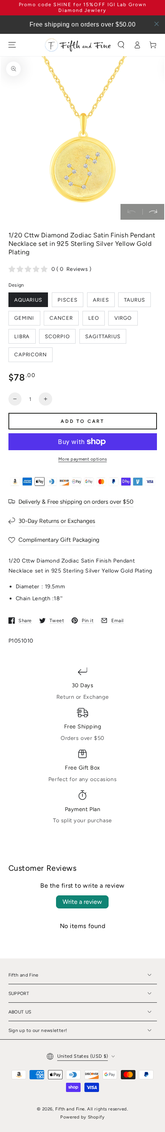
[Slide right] (153, 212)
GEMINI (24, 318)
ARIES (101, 300)
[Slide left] (131, 212)
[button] (121, 45)
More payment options (82, 459)
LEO (93, 318)
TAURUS (134, 300)
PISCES (68, 300)
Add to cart (82, 421)
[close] (156, 24)
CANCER (61, 318)
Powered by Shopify (82, 1117)
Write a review (82, 901)
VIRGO (123, 318)
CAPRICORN (30, 354)
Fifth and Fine (70, 1109)
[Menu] (12, 45)
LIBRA (22, 336)
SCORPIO (57, 336)
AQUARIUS (28, 300)
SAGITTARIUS (102, 336)
